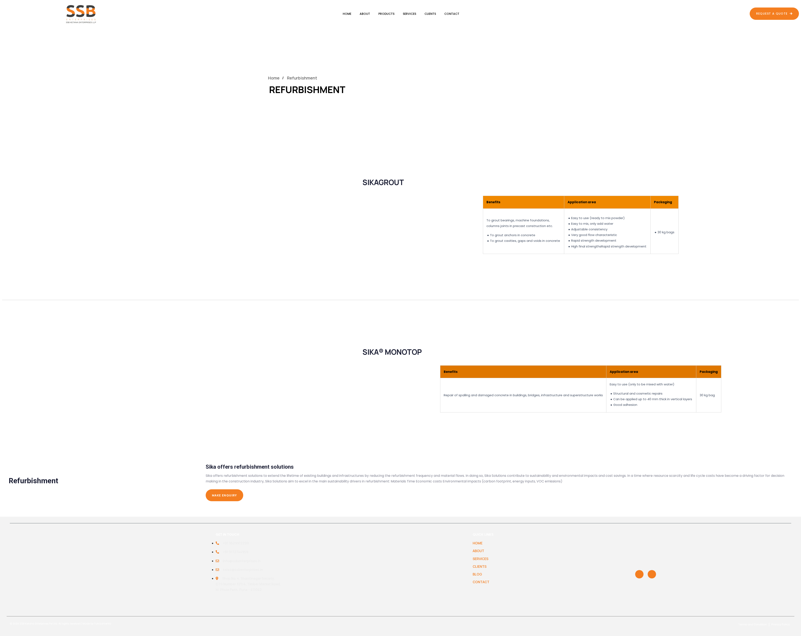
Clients (430, 14)
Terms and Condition (752, 624)
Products (386, 14)
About (365, 14)
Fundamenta (102, 623)
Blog (477, 574)
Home (347, 14)
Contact (451, 14)
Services (409, 14)
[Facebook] (652, 574)
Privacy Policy (780, 624)
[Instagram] (639, 574)
